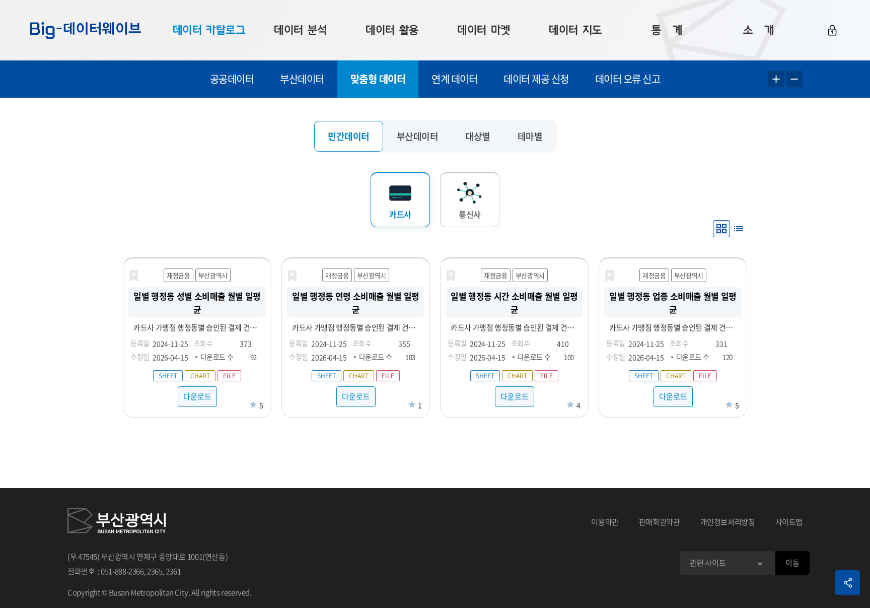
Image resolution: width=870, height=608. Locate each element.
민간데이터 (349, 136)
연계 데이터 (454, 79)
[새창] (116, 522)
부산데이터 (302, 79)
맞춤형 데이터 (378, 79)
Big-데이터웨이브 (85, 30)
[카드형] (721, 228)
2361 (173, 571)
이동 (792, 562)
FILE (229, 375)
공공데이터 (232, 79)
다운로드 (197, 396)
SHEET (168, 375)
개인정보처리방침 (727, 521)
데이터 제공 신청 (536, 79)
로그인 (832, 30)
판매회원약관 (659, 521)
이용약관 (605, 521)
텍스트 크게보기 (776, 79)
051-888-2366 (122, 571)
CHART (200, 375)
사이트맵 (789, 521)
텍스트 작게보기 (794, 79)
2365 (155, 571)
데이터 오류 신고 (628, 79)
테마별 (530, 136)
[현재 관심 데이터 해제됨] (133, 276)
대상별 (477, 136)
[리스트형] (738, 228)
